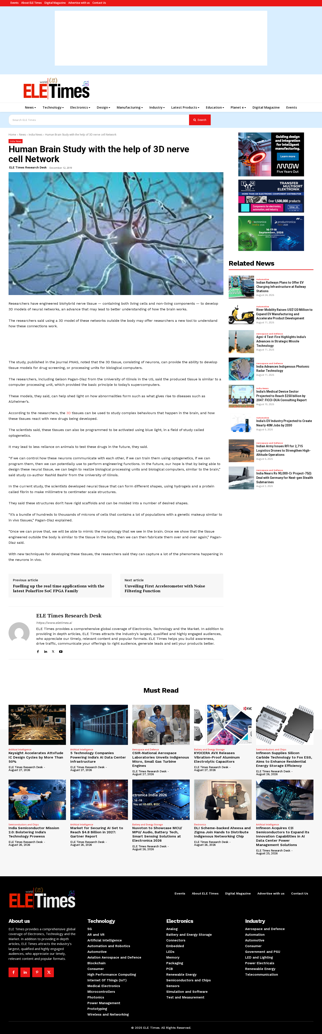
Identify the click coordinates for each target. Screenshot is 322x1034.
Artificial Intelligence (20, 749)
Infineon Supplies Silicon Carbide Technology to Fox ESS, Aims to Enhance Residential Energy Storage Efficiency (284, 759)
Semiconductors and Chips (271, 749)
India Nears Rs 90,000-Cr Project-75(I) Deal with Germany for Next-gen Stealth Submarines (284, 478)
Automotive (262, 279)
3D (68, 413)
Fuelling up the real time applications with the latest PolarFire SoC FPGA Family (58, 588)
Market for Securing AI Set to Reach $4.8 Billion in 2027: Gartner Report (96, 832)
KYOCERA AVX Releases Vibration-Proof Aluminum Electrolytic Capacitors (217, 757)
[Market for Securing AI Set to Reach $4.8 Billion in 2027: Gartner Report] (99, 800)
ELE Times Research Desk (28, 167)
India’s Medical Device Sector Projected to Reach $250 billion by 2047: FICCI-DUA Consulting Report (281, 396)
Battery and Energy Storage (209, 749)
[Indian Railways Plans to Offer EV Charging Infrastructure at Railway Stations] (241, 286)
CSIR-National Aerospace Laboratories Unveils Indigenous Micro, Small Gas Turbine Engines (160, 759)
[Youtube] (60, 651)
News (22, 134)
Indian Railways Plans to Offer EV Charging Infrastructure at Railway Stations (281, 287)
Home (12, 134)
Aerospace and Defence (269, 334)
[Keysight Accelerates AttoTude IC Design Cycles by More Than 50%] (37, 725)
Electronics (200, 824)
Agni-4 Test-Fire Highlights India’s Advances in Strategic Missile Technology (281, 341)
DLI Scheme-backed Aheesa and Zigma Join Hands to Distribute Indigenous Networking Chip (222, 832)
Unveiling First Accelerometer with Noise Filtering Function (165, 588)
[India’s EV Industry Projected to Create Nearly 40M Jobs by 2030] (241, 423)
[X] (53, 651)
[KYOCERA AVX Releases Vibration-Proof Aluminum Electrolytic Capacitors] (222, 725)
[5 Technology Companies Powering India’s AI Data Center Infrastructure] (99, 725)
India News (35, 134)
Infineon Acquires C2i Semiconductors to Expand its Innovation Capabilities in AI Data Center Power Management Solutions (282, 836)
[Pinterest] (37, 972)
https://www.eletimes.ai (54, 622)
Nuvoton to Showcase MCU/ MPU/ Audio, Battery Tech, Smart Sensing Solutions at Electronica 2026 (157, 834)
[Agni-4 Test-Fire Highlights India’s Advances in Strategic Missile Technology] (241, 341)
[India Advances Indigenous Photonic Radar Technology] (241, 369)
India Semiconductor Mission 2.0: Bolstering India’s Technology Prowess (34, 832)
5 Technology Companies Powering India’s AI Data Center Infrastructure (98, 757)
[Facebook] (37, 651)
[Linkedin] (45, 651)
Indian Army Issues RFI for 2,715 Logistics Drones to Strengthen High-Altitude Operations (283, 450)
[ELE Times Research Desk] (19, 633)
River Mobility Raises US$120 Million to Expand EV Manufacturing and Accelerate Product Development (284, 314)
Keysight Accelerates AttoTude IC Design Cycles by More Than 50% (36, 757)
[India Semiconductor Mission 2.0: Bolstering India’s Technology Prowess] (37, 800)
